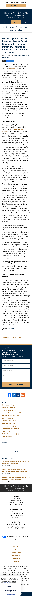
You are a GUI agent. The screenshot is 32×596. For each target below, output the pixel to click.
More (26, 22)
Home (5, 22)
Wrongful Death (8, 423)
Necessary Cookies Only (10, 591)
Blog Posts (16, 561)
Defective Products (9, 421)
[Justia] (18, 395)
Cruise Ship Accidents (10, 434)
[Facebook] (9, 395)
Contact (16, 22)
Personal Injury (8, 407)
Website (16, 547)
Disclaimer (16, 550)
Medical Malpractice (10, 415)
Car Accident (11, 328)
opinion (12, 69)
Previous (6, 337)
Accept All (10, 586)
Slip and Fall (7, 418)
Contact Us (16, 559)
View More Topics (7, 436)
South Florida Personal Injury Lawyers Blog (16, 14)
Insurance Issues (9, 426)
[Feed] (23, 395)
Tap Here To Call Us (16, 5)
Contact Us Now (16, 384)
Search (16, 451)
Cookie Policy (26, 537)
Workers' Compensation (11, 413)
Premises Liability (9, 410)
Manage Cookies (17, 539)
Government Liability (10, 429)
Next (20, 337)
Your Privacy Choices (13, 537)
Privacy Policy (16, 553)
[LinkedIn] (14, 395)
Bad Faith (6, 431)
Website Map (16, 556)
